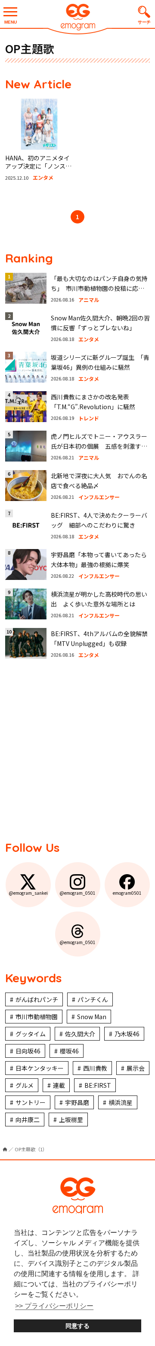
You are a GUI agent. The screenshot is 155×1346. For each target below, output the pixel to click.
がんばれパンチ (37, 999)
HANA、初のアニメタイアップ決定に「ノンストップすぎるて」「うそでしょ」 (38, 170)
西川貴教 (95, 1068)
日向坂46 (28, 1051)
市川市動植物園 (37, 1016)
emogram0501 (127, 893)
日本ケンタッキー (40, 1068)
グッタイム (31, 1033)
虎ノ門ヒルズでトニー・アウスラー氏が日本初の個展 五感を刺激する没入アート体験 (99, 446)
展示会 (136, 1068)
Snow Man (91, 1016)
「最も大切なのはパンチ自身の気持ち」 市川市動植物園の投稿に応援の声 (99, 288)
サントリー (31, 1102)
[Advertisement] (77, 749)
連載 (59, 1085)
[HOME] (5, 1149)
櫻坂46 (69, 1051)
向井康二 (28, 1119)
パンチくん (93, 999)
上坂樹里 (71, 1119)
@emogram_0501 (77, 893)
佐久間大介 (80, 1033)
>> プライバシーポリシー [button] (54, 1306)
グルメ (25, 1085)
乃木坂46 (127, 1033)
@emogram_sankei (28, 893)
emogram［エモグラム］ (77, 18)
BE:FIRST (97, 1085)
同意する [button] (77, 1325)
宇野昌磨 (77, 1102)
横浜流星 (120, 1102)
